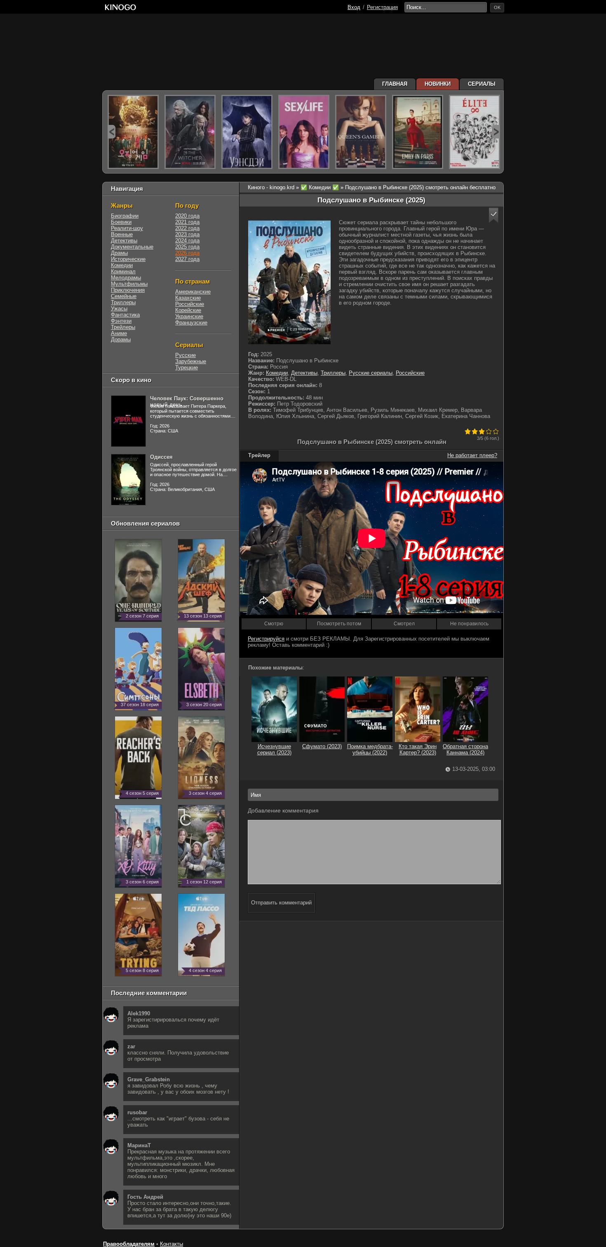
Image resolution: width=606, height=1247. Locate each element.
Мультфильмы (129, 284)
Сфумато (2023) (322, 746)
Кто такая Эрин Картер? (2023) (418, 749)
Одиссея (161, 457)
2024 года (187, 240)
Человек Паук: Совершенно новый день (186, 401)
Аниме (119, 333)
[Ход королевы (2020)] (360, 132)
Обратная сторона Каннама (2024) (465, 749)
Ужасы (119, 308)
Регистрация (382, 7)
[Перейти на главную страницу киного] (120, 7)
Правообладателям (129, 1244)
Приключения (128, 290)
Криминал (123, 271)
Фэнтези (121, 321)
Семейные (123, 296)
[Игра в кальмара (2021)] (133, 132)
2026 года (187, 253)
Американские (193, 292)
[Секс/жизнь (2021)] (303, 132)
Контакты (171, 1244)
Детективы (304, 373)
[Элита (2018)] (474, 132)
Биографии (125, 216)
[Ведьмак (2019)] (190, 132)
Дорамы (121, 339)
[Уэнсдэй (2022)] (246, 132)
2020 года (187, 216)
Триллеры (333, 373)
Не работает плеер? (472, 455)
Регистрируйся (266, 639)
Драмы (119, 253)
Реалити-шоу (127, 228)
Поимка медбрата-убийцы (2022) (370, 749)
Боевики (121, 222)
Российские (410, 373)
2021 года (187, 222)
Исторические (128, 259)
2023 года (187, 234)
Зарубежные (190, 361)
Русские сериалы (370, 373)
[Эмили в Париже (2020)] (417, 132)
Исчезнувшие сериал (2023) (274, 749)
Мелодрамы (126, 278)
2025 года (187, 247)
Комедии (277, 373)
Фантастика (125, 315)
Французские (191, 322)
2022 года (187, 228)
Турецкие (186, 367)
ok (497, 7)
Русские (185, 355)
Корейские (188, 310)
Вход (354, 7)
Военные (122, 234)
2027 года (187, 259)
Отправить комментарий (281, 902)
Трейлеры (123, 327)
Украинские (189, 316)
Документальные (132, 247)
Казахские (188, 298)
